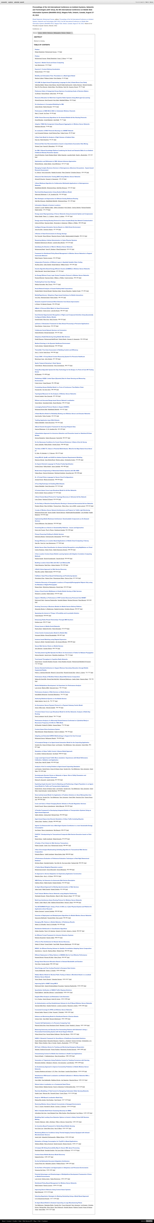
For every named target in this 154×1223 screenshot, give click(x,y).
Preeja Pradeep (55, 1049)
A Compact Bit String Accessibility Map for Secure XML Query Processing (57, 1148)
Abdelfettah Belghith (40, 188)
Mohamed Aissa (51, 188)
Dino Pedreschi (59, 1207)
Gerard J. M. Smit (61, 931)
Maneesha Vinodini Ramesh (68, 1049)
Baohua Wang (52, 951)
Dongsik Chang (54, 1093)
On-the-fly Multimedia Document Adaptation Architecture (52, 1161)
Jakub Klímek (39, 106)
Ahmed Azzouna (39, 100)
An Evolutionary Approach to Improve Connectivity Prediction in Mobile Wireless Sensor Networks (62, 1068)
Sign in (147, 2)
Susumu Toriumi (73, 87)
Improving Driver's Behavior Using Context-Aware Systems (53, 1189)
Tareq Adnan (38, 403)
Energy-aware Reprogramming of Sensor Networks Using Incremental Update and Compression (64, 214)
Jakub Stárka (47, 163)
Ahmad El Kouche (40, 179)
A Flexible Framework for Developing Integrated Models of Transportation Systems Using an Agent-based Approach (63, 811)
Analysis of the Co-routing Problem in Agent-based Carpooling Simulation (57, 766)
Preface (37, 49)
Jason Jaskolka (39, 444)
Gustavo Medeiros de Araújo (43, 1071)
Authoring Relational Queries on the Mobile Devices (51, 698)
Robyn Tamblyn (43, 1043)
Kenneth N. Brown (49, 1106)
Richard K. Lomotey (40, 593)
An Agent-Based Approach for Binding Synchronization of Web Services (57, 887)
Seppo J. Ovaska (51, 970)
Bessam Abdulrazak (65, 944)
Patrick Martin (62, 339)
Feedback (45, 1221)
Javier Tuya (47, 845)
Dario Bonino (38, 310)
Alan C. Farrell (39, 113)
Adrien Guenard (39, 911)
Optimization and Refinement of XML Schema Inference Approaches (55, 161)
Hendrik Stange (68, 1207)
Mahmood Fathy (39, 600)
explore (10, 2)
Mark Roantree (44, 139)
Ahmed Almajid (47, 291)
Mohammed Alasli (40, 249)
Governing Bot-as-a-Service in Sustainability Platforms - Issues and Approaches (59, 527)
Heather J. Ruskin (48, 821)
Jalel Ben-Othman (49, 992)
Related (68, 32)
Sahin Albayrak (60, 806)
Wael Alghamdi (39, 731)
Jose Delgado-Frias (52, 1113)
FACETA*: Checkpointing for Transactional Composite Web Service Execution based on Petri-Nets (63, 835)
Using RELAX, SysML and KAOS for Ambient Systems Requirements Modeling (58, 457)
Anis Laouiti (59, 918)
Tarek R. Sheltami (51, 249)
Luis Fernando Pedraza (41, 133)
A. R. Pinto (55, 1071)
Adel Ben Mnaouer (62, 188)
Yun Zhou (37, 297)
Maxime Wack (84, 679)
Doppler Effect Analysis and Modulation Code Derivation (52, 996)
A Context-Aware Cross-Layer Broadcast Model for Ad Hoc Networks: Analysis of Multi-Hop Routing (62, 713)
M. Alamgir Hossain (46, 304)
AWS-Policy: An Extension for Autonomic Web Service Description (55, 880)
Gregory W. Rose (76, 1040)
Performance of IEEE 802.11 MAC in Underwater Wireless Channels (55, 111)
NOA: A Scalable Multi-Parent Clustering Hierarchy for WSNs (53, 1110)
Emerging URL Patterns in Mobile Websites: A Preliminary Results (55, 922)
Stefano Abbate (39, 1143)
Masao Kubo (38, 587)
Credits (15, 1221)
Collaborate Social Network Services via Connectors (51, 330)
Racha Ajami (38, 628)
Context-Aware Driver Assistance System (47, 729)
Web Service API (27, 1221)
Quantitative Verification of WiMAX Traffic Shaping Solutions (53, 990)
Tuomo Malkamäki (40, 970)
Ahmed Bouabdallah (51, 635)
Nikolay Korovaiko (40, 284)
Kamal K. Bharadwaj (49, 146)
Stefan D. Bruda (39, 944)
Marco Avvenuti (48, 1143)
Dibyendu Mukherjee (41, 194)
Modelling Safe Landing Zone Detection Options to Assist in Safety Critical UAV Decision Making (62, 1118)
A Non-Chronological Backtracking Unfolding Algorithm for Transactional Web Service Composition (61, 850)
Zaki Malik (56, 120)
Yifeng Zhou (65, 506)
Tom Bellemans (67, 745)
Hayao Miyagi (45, 93)
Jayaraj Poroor (39, 479)
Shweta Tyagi (39, 146)
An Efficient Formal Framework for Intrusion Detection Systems (54, 935)
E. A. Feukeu (38, 999)
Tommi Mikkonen (39, 523)
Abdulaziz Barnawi (40, 126)
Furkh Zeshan (39, 346)
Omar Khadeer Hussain (64, 661)
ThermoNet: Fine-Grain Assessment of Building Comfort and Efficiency (56, 350)
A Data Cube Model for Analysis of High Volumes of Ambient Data (55, 137)
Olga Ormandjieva (60, 1056)
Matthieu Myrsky (55, 1080)
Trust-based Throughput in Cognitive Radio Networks (51, 659)
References (50, 32)
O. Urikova (38, 172)
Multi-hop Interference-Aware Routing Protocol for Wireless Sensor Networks (58, 900)
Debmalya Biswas (40, 536)
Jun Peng (46, 113)
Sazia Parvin (38, 661)
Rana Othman (47, 236)
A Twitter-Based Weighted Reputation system (48, 867)
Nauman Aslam (49, 223)
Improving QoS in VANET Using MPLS (46, 983)
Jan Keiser (38, 830)
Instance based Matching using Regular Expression (50, 639)
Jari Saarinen (65, 1080)
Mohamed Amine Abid (41, 409)
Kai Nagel (55, 753)
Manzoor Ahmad (39, 460)
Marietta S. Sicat (64, 1025)
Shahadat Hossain (40, 896)
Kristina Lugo (38, 622)
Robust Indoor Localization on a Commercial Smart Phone (52, 1084)
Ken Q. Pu (46, 701)
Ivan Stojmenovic (40, 65)
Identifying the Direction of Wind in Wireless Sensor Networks (54, 247)
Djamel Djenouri (60, 512)
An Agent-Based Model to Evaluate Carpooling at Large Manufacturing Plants (58, 1202)
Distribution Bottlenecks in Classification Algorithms (51, 928)
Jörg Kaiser (61, 1071)
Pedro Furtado (47, 416)
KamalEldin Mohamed (41, 694)
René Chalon (54, 297)
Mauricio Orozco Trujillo (58, 236)
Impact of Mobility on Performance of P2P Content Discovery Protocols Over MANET (60, 597)
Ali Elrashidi (38, 725)
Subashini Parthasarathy (49, 1137)
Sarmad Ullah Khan (40, 1005)
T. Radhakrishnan (49, 1056)
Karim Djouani (47, 979)
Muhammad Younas (48, 19)
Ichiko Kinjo (53, 93)
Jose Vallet (38, 1080)
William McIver (60, 1137)
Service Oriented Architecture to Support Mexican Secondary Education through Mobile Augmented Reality (61, 669)
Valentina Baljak (39, 85)
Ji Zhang (50, 876)
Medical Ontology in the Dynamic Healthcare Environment (52, 343)
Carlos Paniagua (39, 549)
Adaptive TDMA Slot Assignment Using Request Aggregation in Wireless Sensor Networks (62, 124)
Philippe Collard (48, 78)
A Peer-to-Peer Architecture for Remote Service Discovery (52, 941)
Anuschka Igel (70, 473)
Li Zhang (37, 304)
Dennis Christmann (48, 473)
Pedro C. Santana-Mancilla (42, 672)
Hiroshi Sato (59, 587)
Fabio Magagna (39, 565)
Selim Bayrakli (39, 271)
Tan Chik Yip (57, 863)
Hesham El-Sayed (48, 499)
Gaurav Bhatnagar (40, 429)
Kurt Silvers (79, 1113)
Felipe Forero (64, 133)
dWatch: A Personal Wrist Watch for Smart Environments (52, 308)
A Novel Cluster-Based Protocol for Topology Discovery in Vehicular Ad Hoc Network (60, 497)
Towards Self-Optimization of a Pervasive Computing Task (52, 1023)
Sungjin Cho (38, 745)
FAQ (39, 1221)
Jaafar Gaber (75, 679)
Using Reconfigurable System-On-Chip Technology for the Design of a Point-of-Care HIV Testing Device (64, 371)
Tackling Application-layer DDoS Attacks (47, 420)
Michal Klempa (39, 163)
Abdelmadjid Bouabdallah (73, 512)
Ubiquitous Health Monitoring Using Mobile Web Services (52, 336)
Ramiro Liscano (47, 258)
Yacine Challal (52, 512)
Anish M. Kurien (55, 999)
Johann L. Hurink (71, 931)
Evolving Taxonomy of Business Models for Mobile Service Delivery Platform (58, 606)
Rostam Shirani (39, 506)
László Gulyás (50, 780)
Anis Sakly (56, 100)
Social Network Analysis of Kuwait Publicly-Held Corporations (54, 288)
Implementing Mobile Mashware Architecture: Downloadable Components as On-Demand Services (62, 520)
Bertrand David (45, 297)
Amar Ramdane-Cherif (52, 1025)
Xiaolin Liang (38, 1093)
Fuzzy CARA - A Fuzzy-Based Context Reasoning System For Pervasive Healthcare (60, 356)
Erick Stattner (57, 78)
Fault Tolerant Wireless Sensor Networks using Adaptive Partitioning (56, 893)
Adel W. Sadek (46, 762)
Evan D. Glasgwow (58, 1086)
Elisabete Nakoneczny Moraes (43, 242)
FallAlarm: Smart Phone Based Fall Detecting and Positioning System (56, 576)
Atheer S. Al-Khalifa (40, 924)
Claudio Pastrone (51, 1005)
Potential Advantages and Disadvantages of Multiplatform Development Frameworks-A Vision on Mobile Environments (63, 1175)
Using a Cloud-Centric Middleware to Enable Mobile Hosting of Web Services (58, 591)
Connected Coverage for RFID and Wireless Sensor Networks (53, 1009)
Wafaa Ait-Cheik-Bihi (40, 679)
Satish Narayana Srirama (60, 549)
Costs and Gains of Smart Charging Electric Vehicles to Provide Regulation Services (60, 803)
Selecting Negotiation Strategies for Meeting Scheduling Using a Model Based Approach (62, 1196)
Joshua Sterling (76, 207)
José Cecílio (38, 416)
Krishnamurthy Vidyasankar (53, 536)
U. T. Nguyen (51, 453)
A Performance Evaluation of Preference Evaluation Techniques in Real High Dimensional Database (62, 859)
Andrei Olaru (51, 87)
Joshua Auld (47, 815)
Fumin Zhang (63, 1093)
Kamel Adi (59, 438)
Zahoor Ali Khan (39, 223)
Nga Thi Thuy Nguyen (41, 87)
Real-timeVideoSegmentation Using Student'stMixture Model (53, 192)
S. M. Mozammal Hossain (42, 1198)
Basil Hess (47, 565)
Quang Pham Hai (40, 1163)
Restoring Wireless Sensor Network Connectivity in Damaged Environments (58, 1104)
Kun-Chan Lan (39, 1128)
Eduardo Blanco (39, 854)
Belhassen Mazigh (51, 738)
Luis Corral (38, 688)
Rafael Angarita (57, 839)
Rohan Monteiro (50, 896)
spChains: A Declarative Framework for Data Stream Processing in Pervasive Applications (62, 323)
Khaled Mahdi (39, 291)
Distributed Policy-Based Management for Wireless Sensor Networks (56, 1183)
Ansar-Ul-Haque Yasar (48, 745)
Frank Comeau (69, 278)
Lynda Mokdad (59, 992)
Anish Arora (46, 352)
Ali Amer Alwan (39, 863)
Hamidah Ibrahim (50, 642)
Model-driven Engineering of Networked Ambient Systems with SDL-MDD (57, 470)
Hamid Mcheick (39, 332)
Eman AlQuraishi (51, 869)
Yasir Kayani (57, 1100)
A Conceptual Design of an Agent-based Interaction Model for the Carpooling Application (62, 742)
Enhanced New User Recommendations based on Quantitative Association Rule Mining (61, 143)
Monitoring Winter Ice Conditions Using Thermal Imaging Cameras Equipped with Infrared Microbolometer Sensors (62, 1133)
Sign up (151, 2)
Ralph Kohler (38, 209)
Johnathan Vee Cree (41, 1113)
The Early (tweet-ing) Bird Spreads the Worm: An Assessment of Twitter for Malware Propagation (64, 652)
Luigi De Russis (55, 310)
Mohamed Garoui (40, 738)
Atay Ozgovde (48, 396)
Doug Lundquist (48, 492)
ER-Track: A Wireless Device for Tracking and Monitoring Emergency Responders (59, 1047)
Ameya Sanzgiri (39, 655)
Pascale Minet (51, 918)
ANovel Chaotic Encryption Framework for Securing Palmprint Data (55, 426)
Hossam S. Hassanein (52, 179)
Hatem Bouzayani (51, 438)
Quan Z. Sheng (61, 58)
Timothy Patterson (40, 1122)
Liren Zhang (38, 499)
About (3, 1221)
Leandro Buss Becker (59, 242)
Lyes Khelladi (84, 512)
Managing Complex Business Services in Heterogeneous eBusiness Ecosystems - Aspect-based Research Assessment (64, 169)
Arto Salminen (49, 523)
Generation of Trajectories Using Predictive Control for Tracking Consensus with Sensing (62, 1060)
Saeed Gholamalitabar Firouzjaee (54, 986)
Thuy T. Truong (39, 1106)
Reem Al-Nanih (39, 1056)
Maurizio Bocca (73, 1080)
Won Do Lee (38, 797)
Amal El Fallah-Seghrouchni (64, 85)
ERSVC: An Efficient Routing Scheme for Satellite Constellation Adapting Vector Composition (63, 948)
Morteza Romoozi (73, 600)
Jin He (41, 352)
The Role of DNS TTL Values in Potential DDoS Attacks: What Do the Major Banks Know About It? (63, 450)
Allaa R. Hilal (59, 896)
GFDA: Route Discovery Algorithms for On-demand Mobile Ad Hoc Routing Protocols (61, 117)
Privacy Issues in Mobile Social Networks (47, 626)
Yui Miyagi (38, 93)
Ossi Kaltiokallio (46, 1080)
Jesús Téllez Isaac (40, 707)
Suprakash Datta (47, 403)
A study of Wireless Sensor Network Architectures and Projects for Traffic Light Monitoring (62, 510)
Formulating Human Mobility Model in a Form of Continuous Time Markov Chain (59, 387)
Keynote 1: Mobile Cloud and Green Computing (49, 62)
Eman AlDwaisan (61, 869)
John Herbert (48, 359)
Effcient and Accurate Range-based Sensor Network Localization (54, 400)
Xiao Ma (37, 543)
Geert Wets (85, 745)
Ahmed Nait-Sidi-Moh (53, 679)
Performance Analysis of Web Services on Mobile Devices (52, 692)
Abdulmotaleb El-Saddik (72, 236)
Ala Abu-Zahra (39, 264)
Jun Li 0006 (72, 506)
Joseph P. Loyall (39, 207)
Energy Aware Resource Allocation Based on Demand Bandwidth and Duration (59, 961)
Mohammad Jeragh (40, 869)
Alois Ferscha (53, 319)
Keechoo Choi (80, 797)
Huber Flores (48, 549)
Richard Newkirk (86, 207)
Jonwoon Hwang (48, 229)
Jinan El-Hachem (40, 155)
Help (20, 1221)
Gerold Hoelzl (39, 319)
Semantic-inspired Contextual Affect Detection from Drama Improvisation (57, 301)
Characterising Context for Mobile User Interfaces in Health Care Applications (58, 1053)
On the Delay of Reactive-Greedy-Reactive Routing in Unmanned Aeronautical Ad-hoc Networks (64, 503)
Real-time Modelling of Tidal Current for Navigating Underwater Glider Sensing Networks (62, 1091)
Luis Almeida (70, 1062)
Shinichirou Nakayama (49, 587)
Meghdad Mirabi (39, 1150)
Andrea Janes (46, 1179)
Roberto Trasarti (78, 1207)
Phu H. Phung (50, 530)
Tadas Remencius (55, 1179)
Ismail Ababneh (48, 120)
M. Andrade (43, 453)
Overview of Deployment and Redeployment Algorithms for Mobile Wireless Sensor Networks (63, 915)
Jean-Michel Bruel (50, 460)
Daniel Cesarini (58, 1143)
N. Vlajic (37, 453)
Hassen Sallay (50, 937)
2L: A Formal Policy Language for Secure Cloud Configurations (54, 477)
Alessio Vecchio (67, 1143)
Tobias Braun (38, 473)
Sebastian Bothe (49, 1205)
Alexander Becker (40, 609)
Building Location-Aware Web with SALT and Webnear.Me (52, 562)
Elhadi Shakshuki (37, 19)
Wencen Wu (46, 1093)
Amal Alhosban (39, 120)
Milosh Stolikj (38, 216)
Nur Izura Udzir (66, 863)
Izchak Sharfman (52, 790)
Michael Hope (55, 815)
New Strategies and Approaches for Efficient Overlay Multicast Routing (56, 198)
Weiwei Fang (60, 951)
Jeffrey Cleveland (59, 207)
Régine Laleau (60, 460)
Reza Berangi (82, 600)
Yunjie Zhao (38, 762)
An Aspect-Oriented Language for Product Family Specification (54, 464)
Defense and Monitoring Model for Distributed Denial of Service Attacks (56, 1016)
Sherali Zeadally (50, 707)
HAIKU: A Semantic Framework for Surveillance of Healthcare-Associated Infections (60, 1038)
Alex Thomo (49, 284)
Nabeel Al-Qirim (47, 628)
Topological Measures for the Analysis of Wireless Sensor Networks (55, 393)
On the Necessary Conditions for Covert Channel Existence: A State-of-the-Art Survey (61, 442)
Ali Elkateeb (38, 374)
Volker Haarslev (62, 155)
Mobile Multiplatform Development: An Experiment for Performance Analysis (58, 685)
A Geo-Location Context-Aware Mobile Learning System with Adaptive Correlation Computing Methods (63, 555)
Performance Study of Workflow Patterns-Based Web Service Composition (57, 676)
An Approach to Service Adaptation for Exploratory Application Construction (58, 873)
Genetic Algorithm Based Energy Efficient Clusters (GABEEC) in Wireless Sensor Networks (62, 268)
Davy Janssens (77, 745)
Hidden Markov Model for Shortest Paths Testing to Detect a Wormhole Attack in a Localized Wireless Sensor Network (63, 976)
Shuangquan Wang (58, 578)
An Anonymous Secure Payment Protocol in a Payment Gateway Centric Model (59, 705)
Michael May (42, 1207)
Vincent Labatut (39, 396)
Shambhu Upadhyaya (58, 655)
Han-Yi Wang (58, 1128)
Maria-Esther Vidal (60, 854)
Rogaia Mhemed (39, 278)
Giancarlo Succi (54, 688)
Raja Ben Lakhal (39, 571)
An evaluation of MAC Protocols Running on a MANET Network (54, 130)
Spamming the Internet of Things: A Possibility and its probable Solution (57, 613)
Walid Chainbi (49, 571)
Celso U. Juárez (80, 672)
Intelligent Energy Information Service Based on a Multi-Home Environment (58, 227)
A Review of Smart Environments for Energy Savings (51, 233)
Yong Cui (42, 543)
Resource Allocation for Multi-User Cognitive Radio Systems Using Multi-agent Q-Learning (62, 97)
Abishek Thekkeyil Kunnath (42, 1049)
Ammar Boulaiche (40, 438)
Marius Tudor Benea (50, 85)
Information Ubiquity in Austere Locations (48, 205)
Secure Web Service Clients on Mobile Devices (49, 646)
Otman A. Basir (68, 896)
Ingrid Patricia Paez (54, 133)
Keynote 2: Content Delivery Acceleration (47, 69)
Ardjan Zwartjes (39, 931)
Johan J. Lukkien (59, 216)
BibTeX (44, 32)
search (22, 2)
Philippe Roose (60, 1163)
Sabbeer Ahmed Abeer (57, 902)
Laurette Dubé (71, 155)
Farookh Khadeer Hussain (50, 661)
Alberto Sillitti (45, 688)
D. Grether (38, 753)
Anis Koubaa (49, 1100)
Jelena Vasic (38, 821)
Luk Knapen (59, 745)
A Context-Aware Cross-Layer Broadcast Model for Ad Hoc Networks (55, 490)
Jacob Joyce (48, 655)
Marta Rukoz (38, 839)
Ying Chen (38, 964)
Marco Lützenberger (49, 806)
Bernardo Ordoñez (40, 1062)
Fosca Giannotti (66, 1205)
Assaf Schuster (42, 790)
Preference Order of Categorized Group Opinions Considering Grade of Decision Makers (61, 91)
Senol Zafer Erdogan (49, 271)
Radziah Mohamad (49, 346)
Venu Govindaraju (59, 365)
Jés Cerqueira (62, 1062)
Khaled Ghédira (56, 882)
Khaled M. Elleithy (47, 725)
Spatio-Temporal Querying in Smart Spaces (48, 363)
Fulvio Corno (46, 310)
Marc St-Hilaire (48, 506)
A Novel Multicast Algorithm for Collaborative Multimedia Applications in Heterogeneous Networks (62, 184)
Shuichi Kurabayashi (49, 558)
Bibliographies (57, 32)
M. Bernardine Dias (70, 1086)
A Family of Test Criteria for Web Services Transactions (51, 843)
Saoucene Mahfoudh (41, 918)
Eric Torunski (38, 236)
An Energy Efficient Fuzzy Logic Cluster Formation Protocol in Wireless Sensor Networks (62, 275)
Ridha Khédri (48, 444)
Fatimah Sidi (74, 863)
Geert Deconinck (50, 422)
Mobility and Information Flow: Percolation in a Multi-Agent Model (55, 75)
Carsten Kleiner (47, 648)
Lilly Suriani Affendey (61, 642)
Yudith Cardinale (47, 839)
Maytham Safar (56, 291)
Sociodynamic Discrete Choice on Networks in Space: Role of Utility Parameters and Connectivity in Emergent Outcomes (60, 776)
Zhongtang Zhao (39, 578)
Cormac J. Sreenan (60, 1106)
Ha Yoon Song (46, 389)
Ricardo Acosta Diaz (69, 672)
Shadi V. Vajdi (39, 902)
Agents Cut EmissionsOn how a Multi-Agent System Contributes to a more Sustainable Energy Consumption (63, 826)
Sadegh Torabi (76, 291)
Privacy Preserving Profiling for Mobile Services (49, 534)
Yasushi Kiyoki (60, 558)
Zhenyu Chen (68, 578)
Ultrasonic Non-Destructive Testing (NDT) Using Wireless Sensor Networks (57, 176)
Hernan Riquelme (67, 291)
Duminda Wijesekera (54, 694)
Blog (35, 1221)
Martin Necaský (47, 106)
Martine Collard (39, 78)
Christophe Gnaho (70, 460)
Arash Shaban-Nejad (51, 155)
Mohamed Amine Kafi (41, 512)
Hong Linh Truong (40, 530)
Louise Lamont (81, 506)
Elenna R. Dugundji (40, 780)
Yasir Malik (56, 944)
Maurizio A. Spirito (72, 1005)
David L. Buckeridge (81, 155)
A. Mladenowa (49, 609)
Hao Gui (37, 139)
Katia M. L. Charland (65, 1040)
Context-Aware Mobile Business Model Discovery (50, 1154)
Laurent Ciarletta (49, 911)
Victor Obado (38, 979)
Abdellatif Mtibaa (64, 100)
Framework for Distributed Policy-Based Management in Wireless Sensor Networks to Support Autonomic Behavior (63, 254)
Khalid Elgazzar (39, 339)
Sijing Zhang (57, 957)
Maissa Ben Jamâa (40, 1100)
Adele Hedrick (39, 701)
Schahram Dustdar (59, 530)
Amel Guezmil (49, 100)
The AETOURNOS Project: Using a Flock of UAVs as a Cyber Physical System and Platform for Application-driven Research (63, 908)
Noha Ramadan (56, 628)
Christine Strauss (76, 172)
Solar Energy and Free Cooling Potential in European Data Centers (55, 968)
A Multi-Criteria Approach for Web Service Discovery (50, 569)
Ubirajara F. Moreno (51, 1062)
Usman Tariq (38, 1019)
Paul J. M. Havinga (49, 931)
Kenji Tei (66, 87)
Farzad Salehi (48, 944)
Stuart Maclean (57, 403)
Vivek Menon (38, 365)
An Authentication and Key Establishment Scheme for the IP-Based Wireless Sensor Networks (63, 1003)
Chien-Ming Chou (49, 1128)
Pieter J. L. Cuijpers (48, 216)
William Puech (65, 264)
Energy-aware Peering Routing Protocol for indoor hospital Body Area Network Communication (64, 220)
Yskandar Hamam (57, 979)
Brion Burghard (71, 1113)
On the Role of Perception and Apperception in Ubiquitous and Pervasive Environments (61, 1167)
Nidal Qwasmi (39, 258)
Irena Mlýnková (56, 163)
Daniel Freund (39, 806)
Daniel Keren (46, 769)
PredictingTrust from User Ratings (45, 282)
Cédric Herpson (77, 85)
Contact (9, 1221)
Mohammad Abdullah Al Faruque (81, 661)
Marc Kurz (46, 319)
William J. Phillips (73, 223)
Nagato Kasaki (39, 558)
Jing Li (37, 352)
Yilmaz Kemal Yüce (40, 1034)
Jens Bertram (39, 648)
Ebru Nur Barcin (64, 1034)
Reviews (64, 32)
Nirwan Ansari (39, 71)
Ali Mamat (67, 1150)
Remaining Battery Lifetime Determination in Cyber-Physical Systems (56, 240)
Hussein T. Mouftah (58, 1012)
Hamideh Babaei (62, 600)
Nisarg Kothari (39, 1086)
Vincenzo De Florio (40, 1170)
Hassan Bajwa (57, 725)
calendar (16, 2)
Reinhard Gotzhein (60, 473)
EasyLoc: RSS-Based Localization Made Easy (49, 1097)
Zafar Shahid (47, 264)
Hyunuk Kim (38, 389)
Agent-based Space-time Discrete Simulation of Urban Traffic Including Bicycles (59, 819)
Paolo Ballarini (39, 992)
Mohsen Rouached (40, 937)
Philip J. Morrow (60, 1122)
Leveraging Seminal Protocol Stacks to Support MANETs (52, 407)
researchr (4, 2)
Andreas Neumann (46, 753)
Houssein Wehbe (40, 635)
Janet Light (38, 1137)
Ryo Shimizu (59, 87)
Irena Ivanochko (46, 172)
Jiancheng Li (38, 951)
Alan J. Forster (52, 1043)
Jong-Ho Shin (39, 229)
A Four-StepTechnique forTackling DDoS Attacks (49, 483)
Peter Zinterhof (66, 172)
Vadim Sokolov (39, 815)
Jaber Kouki (38, 889)
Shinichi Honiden (87, 85)
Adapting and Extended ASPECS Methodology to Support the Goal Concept (58, 736)
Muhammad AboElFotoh (51, 339)
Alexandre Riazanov (53, 1040)
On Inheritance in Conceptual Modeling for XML (49, 104)
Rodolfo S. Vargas (75, 1025)
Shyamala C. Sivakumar (60, 223)
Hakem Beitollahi (39, 422)
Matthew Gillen (49, 207)
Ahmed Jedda (39, 1012)
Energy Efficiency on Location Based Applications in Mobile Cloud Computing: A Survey (62, 540)
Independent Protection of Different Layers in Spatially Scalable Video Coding (58, 262)
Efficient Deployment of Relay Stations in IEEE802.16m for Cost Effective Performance (61, 955)
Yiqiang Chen (49, 578)
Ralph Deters (50, 593)
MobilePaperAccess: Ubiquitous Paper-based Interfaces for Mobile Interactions (59, 295)
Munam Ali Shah (48, 957)
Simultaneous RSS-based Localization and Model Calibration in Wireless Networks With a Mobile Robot (62, 1076)
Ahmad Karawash (49, 332)
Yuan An (45, 951)
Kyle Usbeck (67, 207)
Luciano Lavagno (62, 1005)
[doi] (61, 52)
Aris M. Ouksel (39, 492)
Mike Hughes (62, 1113)
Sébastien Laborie (50, 1163)
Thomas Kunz (57, 506)
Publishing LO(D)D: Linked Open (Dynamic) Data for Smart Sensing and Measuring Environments (60, 379)
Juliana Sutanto (55, 565)
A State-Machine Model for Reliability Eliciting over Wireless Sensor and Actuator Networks (62, 413)
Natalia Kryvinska (56, 172)
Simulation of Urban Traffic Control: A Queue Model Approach (53, 751)
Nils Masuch (57, 830)
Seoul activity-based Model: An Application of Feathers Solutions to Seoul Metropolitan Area (63, 795)
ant (41, 29)
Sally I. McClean (50, 1122)
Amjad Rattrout (56, 264)
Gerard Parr (68, 1122)
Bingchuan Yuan (39, 359)
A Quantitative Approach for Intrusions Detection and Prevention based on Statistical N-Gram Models (63, 434)
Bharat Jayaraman (48, 365)
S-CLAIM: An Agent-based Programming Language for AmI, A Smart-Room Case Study (61, 82)
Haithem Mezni (39, 882)
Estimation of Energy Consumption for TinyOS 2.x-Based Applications (56, 1141)
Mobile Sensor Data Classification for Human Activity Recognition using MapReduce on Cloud (63, 547)
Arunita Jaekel (45, 964)
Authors (40, 32)
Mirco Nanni (50, 1207)
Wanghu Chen (39, 876)
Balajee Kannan (48, 1086)
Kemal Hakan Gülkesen (53, 1034)
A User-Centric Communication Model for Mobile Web (51, 633)
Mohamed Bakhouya (65, 679)
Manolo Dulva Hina (40, 1025)
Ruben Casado (39, 845)
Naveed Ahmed (39, 957)
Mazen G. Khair (47, 1012)
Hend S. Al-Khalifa (52, 924)
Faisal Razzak (47, 383)
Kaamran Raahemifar (51, 600)
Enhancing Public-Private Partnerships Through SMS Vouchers (54, 619)
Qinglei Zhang (56, 444)
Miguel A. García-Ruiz (57, 672)
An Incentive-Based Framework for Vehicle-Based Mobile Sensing (55, 1126)
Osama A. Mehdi (39, 642)
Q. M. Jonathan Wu (52, 194)
